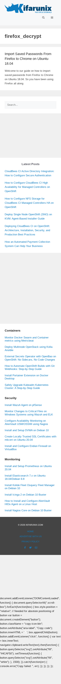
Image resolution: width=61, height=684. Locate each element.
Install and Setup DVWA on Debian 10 (27, 430)
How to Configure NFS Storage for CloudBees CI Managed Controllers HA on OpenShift (29, 203)
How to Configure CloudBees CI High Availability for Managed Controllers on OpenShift (27, 187)
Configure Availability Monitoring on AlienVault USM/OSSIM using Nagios (26, 422)
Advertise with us (31, 536)
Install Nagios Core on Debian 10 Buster (28, 510)
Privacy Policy (30, 541)
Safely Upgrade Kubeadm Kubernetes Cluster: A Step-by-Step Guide (26, 386)
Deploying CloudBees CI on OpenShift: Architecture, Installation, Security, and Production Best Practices (27, 230)
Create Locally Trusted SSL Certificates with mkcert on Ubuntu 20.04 (30, 438)
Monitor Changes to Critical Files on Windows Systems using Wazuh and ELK (29, 413)
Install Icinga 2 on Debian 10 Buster (25, 494)
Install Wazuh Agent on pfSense (23, 405)
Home (30, 531)
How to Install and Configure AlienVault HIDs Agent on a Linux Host (27, 502)
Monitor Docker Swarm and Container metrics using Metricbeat (27, 339)
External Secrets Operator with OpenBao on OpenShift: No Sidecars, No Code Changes (30, 358)
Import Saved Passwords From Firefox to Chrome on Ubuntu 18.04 (28, 58)
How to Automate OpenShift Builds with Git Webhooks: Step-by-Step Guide (30, 367)
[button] (43, 17)
